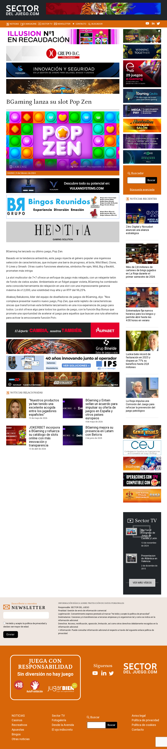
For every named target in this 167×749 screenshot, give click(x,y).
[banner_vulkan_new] (62, 186)
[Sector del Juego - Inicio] (22, 10)
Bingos (16, 734)
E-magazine (30, 24)
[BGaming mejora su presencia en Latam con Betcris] (73, 436)
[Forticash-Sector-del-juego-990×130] (62, 70)
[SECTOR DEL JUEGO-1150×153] (62, 54)
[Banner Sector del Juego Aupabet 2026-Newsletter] (62, 330)
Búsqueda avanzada (142, 189)
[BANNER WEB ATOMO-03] (142, 157)
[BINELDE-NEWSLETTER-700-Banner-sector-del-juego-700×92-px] (62, 347)
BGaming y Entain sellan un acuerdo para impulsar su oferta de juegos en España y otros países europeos (101, 409)
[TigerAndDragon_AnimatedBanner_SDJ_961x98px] (103, 8)
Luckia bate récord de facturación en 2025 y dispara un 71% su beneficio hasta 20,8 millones (138, 361)
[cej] (142, 448)
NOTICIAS (18, 715)
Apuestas (18, 729)
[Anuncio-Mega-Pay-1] (142, 111)
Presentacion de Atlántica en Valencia (149, 558)
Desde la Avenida (63, 725)
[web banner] (142, 74)
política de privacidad (35, 623)
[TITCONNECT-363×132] (142, 480)
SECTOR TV (47, 24)
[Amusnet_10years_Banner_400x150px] (142, 52)
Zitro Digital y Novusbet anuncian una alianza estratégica (139, 230)
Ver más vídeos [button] (142, 582)
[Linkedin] (153, 23)
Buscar (151, 180)
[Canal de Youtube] (147, 23)
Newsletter (64, 24)
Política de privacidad (145, 720)
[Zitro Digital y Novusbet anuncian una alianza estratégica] (142, 213)
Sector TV (58, 715)
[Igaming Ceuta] (142, 96)
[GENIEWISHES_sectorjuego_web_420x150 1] (142, 432)
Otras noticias (21, 739)
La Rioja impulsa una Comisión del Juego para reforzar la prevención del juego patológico (140, 405)
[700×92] (62, 380)
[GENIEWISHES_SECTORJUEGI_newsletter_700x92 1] (62, 87)
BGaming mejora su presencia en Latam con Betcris (99, 431)
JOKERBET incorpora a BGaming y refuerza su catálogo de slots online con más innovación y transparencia (44, 436)
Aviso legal (139, 715)
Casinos (17, 720)
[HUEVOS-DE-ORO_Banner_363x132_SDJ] (142, 36)
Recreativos (19, 725)
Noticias (14, 24)
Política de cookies (144, 725)
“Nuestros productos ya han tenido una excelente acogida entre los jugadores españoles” (44, 407)
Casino (11, 173)
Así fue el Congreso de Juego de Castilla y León (149, 534)
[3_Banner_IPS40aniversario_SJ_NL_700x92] (62, 363)
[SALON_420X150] (142, 126)
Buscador (97, 24)
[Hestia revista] (62, 232)
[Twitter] (158, 23)
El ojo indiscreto (62, 729)
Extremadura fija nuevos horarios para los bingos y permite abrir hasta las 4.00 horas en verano (140, 315)
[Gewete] (142, 141)
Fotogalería (59, 720)
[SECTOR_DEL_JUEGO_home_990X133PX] (62, 37)
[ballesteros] (142, 464)
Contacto (81, 24)
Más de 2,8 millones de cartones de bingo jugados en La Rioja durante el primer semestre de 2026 (141, 271)
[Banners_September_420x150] (142, 496)
